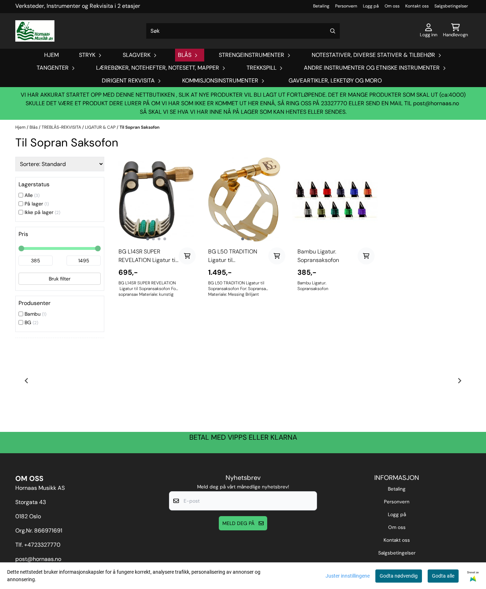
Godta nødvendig (399, 576)
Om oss (392, 6)
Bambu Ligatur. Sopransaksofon (318, 256)
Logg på (371, 6)
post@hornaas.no (436, 103)
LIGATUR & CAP (101, 127)
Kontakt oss (417, 6)
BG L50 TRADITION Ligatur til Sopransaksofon (232, 256)
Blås (34, 127)
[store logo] (34, 31)
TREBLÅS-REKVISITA (62, 127)
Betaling (321, 6)
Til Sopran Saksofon (139, 127)
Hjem (21, 127)
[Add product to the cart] (187, 255)
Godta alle (443, 576)
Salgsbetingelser (451, 6)
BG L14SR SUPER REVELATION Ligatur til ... (147, 256)
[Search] (333, 31)
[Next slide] (459, 380)
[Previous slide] (26, 380)
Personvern (346, 6)
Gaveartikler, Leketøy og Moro (335, 80)
